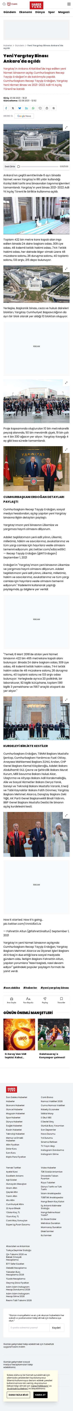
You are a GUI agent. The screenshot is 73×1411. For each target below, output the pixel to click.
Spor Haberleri (13, 1117)
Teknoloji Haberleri (15, 1133)
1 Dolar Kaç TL (13, 1212)
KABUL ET (40, 1394)
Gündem (9, 12)
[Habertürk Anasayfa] (36, 4)
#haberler (30, 987)
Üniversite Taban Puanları (49, 1177)
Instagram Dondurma (52, 1150)
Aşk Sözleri (11, 1179)
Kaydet (56, 1327)
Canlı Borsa (47, 1097)
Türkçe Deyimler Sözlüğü (18, 1250)
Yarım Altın (11, 1196)
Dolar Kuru (11, 1148)
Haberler (7, 45)
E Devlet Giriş (47, 1121)
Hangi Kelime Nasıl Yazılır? (50, 1214)
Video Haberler (48, 1167)
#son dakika (11, 987)
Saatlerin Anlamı (14, 1175)
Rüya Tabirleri (48, 1182)
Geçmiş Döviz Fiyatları (17, 1282)
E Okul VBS (46, 1117)
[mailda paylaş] (40, 108)
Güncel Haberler (14, 1109)
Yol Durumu (47, 1137)
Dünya (40, 12)
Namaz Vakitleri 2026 (52, 1101)
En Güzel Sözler (48, 1219)
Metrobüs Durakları (50, 1223)
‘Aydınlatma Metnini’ (17, 1388)
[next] (68, 1040)
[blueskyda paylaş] (19, 108)
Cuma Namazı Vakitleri (53, 1105)
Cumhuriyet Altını (15, 1204)
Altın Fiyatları (12, 1144)
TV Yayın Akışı (48, 1146)
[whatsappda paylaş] (33, 108)
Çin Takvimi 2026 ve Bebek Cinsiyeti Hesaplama (16, 1257)
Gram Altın (11, 1188)
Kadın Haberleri (14, 1129)
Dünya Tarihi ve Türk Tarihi (51, 1188)
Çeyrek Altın (12, 1192)
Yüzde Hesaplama (15, 1278)
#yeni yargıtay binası (55, 987)
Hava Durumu (48, 1133)
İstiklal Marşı (47, 1113)
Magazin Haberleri (15, 1113)
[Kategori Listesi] (69, 4)
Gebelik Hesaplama (16, 1267)
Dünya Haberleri (14, 1121)
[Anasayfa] (11, 1089)
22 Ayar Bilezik (13, 1208)
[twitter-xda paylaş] (13, 108)
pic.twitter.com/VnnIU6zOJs (22, 924)
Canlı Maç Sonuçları (16, 1220)
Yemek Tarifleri (13, 1167)
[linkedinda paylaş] (26, 108)
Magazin (64, 12)
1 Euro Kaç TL (12, 1216)
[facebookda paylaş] (6, 108)
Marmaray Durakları (51, 1227)
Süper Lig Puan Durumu (18, 1224)
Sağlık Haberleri (14, 1125)
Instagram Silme (49, 1154)
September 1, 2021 (15, 557)
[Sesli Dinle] (19, 167)
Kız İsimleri (46, 1235)
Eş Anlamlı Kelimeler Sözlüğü (51, 1207)
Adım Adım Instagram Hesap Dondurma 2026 (18, 1288)
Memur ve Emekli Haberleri (14, 1139)
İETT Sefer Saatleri (15, 1263)
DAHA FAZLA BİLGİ (18, 1394)
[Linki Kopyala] (53, 108)
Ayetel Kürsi (12, 1171)
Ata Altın (10, 1200)
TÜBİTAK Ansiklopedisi (52, 1197)
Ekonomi (25, 12)
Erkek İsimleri (47, 1231)
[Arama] (4, 4)
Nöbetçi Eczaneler (50, 1109)
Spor (51, 12)
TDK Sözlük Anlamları (51, 1171)
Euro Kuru (11, 1152)
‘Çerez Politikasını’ (40, 1385)
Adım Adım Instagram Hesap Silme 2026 (18, 1295)
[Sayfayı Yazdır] (47, 108)
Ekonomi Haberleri (15, 1105)
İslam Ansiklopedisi (51, 1193)
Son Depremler (48, 1129)
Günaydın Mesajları (16, 1183)
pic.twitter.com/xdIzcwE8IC (47, 549)
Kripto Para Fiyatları (16, 1156)
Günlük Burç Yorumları (52, 1125)
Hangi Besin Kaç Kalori (52, 1201)
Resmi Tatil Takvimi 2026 (19, 1300)
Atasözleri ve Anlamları (18, 1246)
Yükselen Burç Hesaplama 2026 (15, 1273)
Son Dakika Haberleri (16, 1097)
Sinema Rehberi (49, 1142)
